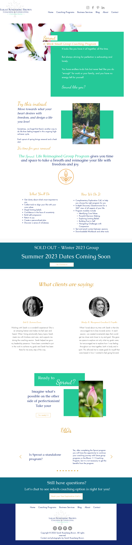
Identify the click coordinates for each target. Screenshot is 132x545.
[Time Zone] (63, 470)
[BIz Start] (77, 470)
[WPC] (66, 470)
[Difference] (57, 470)
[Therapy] (74, 470)
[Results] (60, 470)
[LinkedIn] (103, 8)
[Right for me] (68, 470)
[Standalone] (54, 470)
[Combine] (71, 470)
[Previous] (20, 457)
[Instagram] (88, 8)
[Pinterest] (98, 8)
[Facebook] (93, 8)
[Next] (111, 457)
